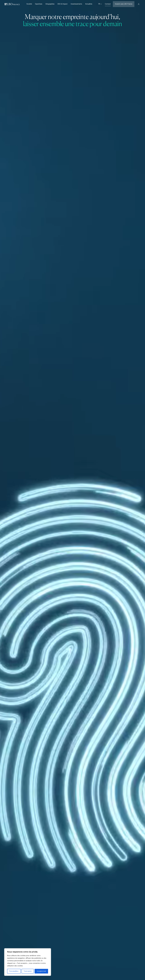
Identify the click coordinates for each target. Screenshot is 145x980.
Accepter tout (41, 971)
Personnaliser (13, 971)
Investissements (76, 4)
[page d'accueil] (12, 4)
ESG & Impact (63, 4)
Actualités (88, 4)
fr (99, 4)
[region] (27, 962)
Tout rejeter (28, 971)
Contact (108, 4)
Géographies (49, 4)
